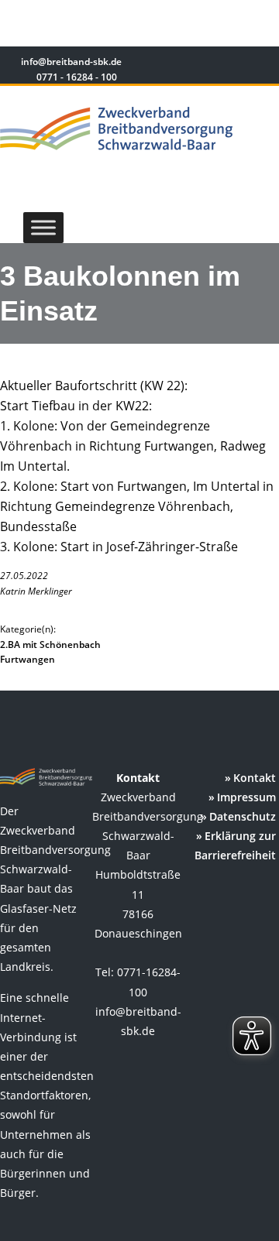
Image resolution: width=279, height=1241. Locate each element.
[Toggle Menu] (43, 227)
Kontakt (254, 777)
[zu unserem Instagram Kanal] (240, 63)
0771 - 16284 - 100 (75, 77)
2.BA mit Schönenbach (50, 644)
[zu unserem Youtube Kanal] (261, 63)
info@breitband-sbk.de (70, 61)
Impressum (246, 797)
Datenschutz (242, 816)
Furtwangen (27, 659)
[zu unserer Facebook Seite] (217, 63)
